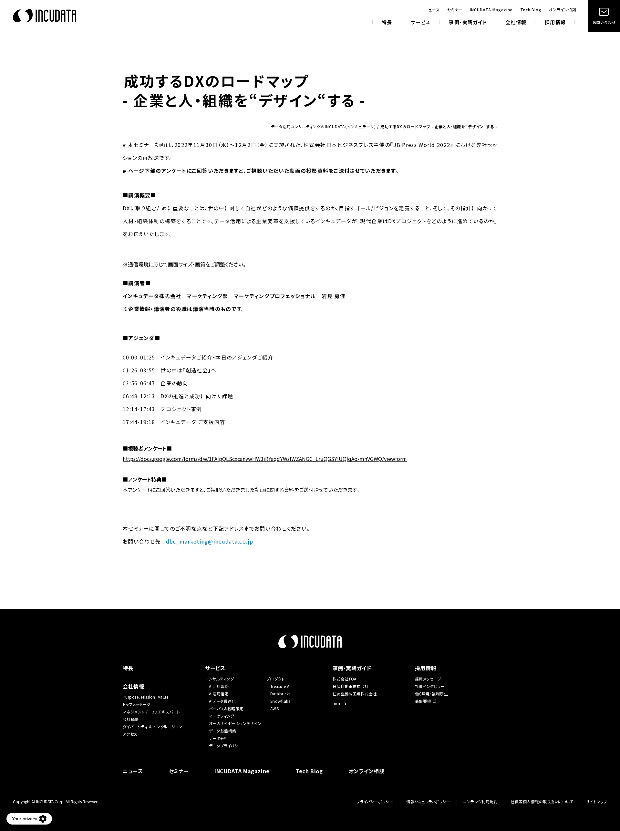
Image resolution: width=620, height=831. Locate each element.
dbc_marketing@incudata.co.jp (209, 541)
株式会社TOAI (345, 678)
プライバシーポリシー (375, 801)
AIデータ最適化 (222, 701)
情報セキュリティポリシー (428, 801)
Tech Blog (531, 10)
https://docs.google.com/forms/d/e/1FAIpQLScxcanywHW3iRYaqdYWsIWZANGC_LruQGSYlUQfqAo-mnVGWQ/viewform (265, 458)
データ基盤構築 (222, 730)
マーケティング (221, 716)
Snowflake (280, 701)
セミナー (455, 10)
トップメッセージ (137, 704)
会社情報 (515, 22)
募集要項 (423, 701)
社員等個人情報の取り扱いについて (542, 801)
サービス (420, 22)
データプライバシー (225, 745)
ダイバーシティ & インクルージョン (152, 726)
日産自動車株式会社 (351, 686)
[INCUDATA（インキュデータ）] (44, 15)
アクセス (130, 734)
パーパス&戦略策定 (226, 708)
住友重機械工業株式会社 (355, 693)
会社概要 (131, 719)
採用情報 (555, 22)
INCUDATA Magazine (491, 10)
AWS (274, 708)
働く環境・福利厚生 (431, 693)
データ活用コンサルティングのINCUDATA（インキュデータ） (323, 126)
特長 (387, 22)
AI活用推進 (219, 693)
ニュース (432, 10)
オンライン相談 (562, 10)
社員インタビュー (430, 686)
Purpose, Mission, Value (147, 697)
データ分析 (218, 738)
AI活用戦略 (219, 686)
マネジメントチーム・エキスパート (151, 711)
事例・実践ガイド (468, 22)
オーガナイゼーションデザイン (235, 723)
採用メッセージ (428, 678)
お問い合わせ (604, 22)
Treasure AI (280, 686)
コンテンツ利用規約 (480, 801)
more (338, 703)
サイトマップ (596, 801)
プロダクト (275, 678)
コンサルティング (219, 678)
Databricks (280, 693)
